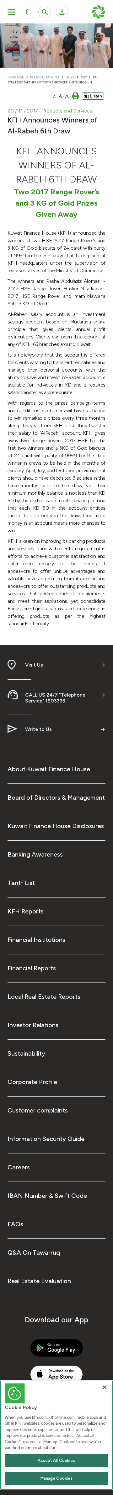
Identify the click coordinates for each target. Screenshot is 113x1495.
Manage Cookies (56, 1478)
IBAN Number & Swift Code (47, 1195)
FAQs (15, 1224)
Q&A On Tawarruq (34, 1252)
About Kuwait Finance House (49, 769)
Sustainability (26, 1053)
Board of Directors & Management (56, 797)
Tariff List (21, 883)
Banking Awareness (35, 854)
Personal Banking (44, 77)
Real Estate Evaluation (39, 1281)
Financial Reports (32, 968)
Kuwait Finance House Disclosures (56, 826)
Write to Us (38, 729)
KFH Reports (26, 911)
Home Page (16, 77)
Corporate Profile (32, 1082)
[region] (56, 1435)
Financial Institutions (36, 939)
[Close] (104, 1387)
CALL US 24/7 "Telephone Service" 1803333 (55, 698)
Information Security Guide (46, 1138)
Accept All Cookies (56, 1460)
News (69, 77)
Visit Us (34, 665)
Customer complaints (38, 1110)
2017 (84, 77)
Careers (19, 1167)
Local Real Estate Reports (44, 996)
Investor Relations (33, 1025)
